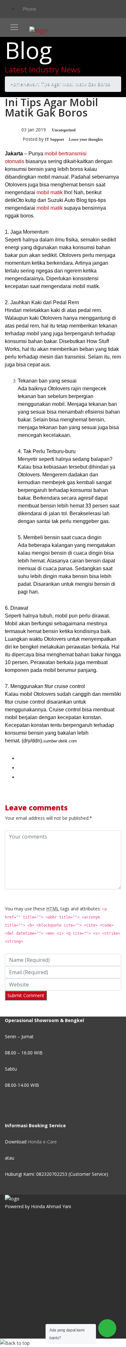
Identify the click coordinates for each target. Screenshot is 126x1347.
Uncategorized (64, 130)
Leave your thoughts (86, 139)
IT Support (54, 139)
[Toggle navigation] (14, 27)
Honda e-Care (42, 1142)
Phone (28, 9)
